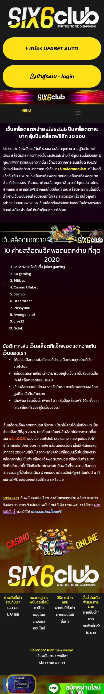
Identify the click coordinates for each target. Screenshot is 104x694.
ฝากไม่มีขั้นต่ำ (65, 607)
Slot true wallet (52, 662)
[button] (77, 112)
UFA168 (13, 614)
